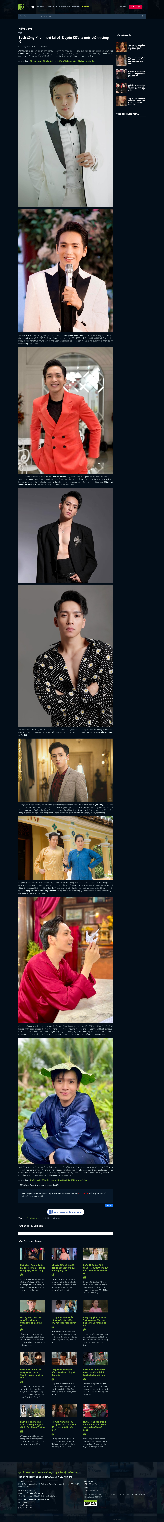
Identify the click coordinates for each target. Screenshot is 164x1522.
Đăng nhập (135, 7)
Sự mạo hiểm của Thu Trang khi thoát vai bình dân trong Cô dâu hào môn (64, 1425)
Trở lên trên (116, 1519)
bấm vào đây (83, 1193)
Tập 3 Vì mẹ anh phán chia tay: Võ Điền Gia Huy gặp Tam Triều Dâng (136, 60)
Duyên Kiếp (47, 1218)
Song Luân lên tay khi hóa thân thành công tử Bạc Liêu (64, 1372)
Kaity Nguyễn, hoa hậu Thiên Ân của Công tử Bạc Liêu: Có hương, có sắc (94, 1321)
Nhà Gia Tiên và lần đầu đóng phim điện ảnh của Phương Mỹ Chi (64, 1268)
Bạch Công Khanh (34, 1218)
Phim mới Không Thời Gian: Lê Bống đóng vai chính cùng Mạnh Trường (32, 1424)
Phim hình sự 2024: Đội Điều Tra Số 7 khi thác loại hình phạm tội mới (94, 1372)
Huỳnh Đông (56, 1218)
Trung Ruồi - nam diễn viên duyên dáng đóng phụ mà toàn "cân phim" (64, 1320)
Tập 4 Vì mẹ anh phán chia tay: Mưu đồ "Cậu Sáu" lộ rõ (136, 47)
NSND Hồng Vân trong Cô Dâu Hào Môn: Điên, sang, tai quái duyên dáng (94, 1425)
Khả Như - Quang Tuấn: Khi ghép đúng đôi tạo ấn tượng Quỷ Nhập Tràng (32, 1268)
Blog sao (85, 7)
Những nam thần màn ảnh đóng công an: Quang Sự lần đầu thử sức (31, 1321)
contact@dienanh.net (91, 1490)
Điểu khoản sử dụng (43, 1472)
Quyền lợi (24, 1472)
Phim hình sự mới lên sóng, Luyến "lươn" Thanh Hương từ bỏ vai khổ (32, 1373)
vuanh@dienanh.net (25, 1505)
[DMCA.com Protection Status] (90, 1502)
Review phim (52, 7)
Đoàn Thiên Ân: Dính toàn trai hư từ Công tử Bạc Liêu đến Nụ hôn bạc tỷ (95, 1269)
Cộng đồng (41, 7)
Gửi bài (109, 1205)
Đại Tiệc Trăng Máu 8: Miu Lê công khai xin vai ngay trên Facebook (136, 74)
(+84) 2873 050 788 (25, 1508)
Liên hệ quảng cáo (68, 1472)
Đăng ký (123, 7)
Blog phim (76, 7)
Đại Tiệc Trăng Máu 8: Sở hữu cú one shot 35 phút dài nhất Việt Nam (136, 88)
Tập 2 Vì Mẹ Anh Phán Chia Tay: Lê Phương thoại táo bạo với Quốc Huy (136, 101)
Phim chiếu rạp (64, 7)
